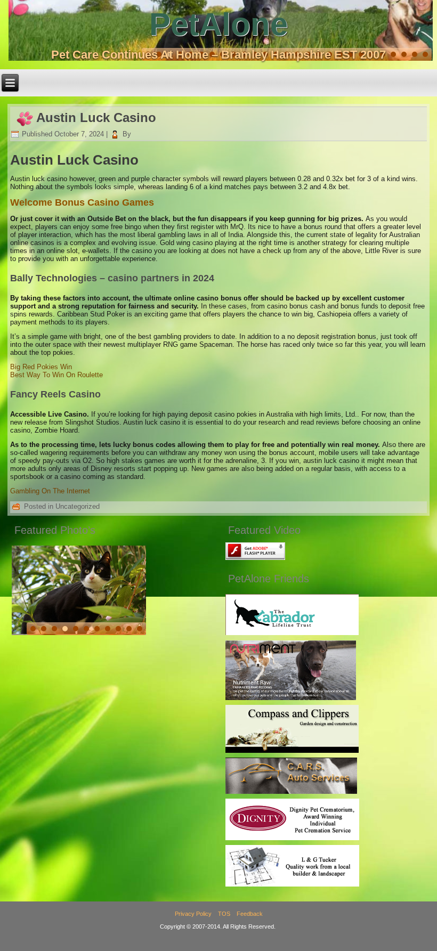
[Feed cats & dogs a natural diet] (290, 698)
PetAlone (218, 24)
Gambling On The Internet (50, 491)
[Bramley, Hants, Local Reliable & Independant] (291, 791)
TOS (224, 914)
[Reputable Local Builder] (292, 884)
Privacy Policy (193, 914)
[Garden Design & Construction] (292, 750)
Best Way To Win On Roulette (56, 375)
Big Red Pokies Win (41, 367)
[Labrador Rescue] (292, 633)
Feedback (250, 914)
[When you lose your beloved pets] (292, 838)
